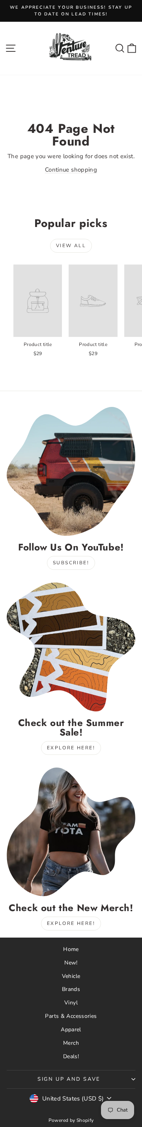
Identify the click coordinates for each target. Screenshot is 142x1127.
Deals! (71, 1056)
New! (71, 962)
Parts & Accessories (71, 1016)
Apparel (71, 1029)
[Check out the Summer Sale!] (71, 646)
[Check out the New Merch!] (71, 832)
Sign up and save (69, 1079)
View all (71, 245)
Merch (71, 1043)
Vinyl (71, 1002)
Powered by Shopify (71, 1120)
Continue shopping (71, 170)
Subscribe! (71, 563)
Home (71, 949)
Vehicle (71, 976)
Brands (71, 989)
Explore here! (71, 748)
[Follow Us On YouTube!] (71, 471)
